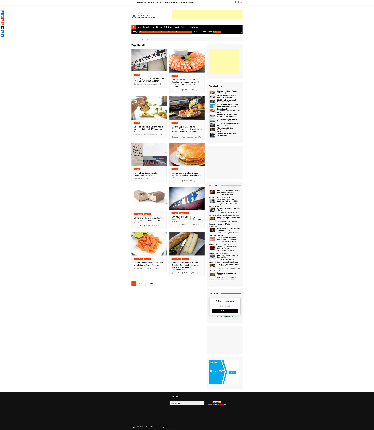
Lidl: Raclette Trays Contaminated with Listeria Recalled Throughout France (148, 129)
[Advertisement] (207, 14)
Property (176, 27)
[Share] (2, 35)
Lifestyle (162, 32)
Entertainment (193, 27)
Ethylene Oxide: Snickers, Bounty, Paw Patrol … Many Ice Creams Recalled (148, 220)
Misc (195, 32)
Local (152, 27)
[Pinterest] (2, 20)
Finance (159, 27)
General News (138, 214)
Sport (183, 27)
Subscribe (225, 311)
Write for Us (168, 2)
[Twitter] (2, 16)
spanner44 (138, 84)
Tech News (168, 27)
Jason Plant (139, 226)
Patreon (175, 2)
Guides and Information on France (147, 2)
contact (161, 2)
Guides (203, 32)
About (133, 2)
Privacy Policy (190, 2)
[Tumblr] (2, 28)
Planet (214, 32)
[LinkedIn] (2, 31)
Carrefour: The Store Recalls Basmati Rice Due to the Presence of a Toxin (186, 219)
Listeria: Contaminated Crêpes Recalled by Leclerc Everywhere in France (186, 175)
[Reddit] (2, 24)
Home (139, 27)
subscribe (182, 2)
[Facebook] (2, 12)
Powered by (220, 317)
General (146, 27)
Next (151, 283)
